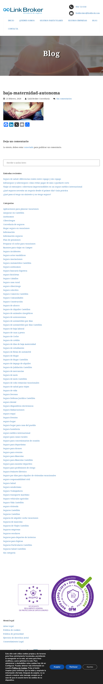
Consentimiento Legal (13, 642)
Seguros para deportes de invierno (19, 537)
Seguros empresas (11, 530)
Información (9, 232)
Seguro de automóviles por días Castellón (22, 325)
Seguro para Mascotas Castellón (18, 460)
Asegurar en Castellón (13, 213)
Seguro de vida (10, 390)
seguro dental (9, 402)
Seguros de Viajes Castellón (16, 526)
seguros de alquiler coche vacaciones (20, 518)
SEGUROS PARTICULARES (51, 20)
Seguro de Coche (11, 336)
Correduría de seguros (13, 224)
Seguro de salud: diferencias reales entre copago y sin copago (32, 179)
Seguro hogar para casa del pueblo (19, 425)
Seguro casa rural (11, 282)
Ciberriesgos (9, 221)
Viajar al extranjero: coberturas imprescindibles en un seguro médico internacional (42, 187)
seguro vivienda (10, 506)
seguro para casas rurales (15, 437)
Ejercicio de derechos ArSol (16, 638)
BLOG (94, 20)
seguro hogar (9, 421)
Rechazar (73, 667)
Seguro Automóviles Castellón (17, 263)
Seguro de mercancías (13, 371)
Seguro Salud (9, 483)
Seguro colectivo (11, 290)
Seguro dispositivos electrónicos (18, 406)
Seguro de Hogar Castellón (15, 360)
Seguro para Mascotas (13, 456)
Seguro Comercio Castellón (15, 294)
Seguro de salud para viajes (16, 387)
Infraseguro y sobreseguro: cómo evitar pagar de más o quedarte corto (36, 183)
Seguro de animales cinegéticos (18, 313)
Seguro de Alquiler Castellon (16, 309)
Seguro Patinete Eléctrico (15, 472)
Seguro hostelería (11, 429)
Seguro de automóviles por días (18, 321)
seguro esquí (9, 414)
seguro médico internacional (16, 433)
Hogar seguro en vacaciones (16, 228)
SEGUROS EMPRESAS (77, 20)
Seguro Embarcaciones (13, 410)
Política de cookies (11, 630)
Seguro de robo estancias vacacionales (21, 383)
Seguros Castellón (11, 510)
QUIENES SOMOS (27, 20)
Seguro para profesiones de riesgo (19, 468)
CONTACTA (13, 29)
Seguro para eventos (12, 452)
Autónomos (8, 217)
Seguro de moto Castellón (15, 379)
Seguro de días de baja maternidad (19, 344)
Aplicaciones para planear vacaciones (21, 209)
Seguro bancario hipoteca (15, 271)
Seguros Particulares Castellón (17, 545)
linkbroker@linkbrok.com (87, 13)
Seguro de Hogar (11, 356)
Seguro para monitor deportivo (17, 464)
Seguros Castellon (11, 514)
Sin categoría (9, 553)
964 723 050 (81, 7)
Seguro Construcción (13, 302)
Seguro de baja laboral (13, 329)
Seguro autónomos (12, 267)
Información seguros (13, 236)
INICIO (11, 20)
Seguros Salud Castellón (14, 549)
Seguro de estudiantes (13, 348)
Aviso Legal (8, 626)
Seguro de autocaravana (14, 317)
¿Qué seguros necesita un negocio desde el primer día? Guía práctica (35, 191)
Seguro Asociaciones (12, 259)
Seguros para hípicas (13, 541)
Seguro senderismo (12, 487)
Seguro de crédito (11, 340)
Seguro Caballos (10, 278)
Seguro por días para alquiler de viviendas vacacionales (29, 475)
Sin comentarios (64, 99)
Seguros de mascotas (13, 522)
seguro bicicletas (11, 275)
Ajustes (90, 667)
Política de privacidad (13, 634)
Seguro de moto (10, 375)
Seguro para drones (12, 448)
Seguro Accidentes (12, 251)
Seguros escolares (11, 533)
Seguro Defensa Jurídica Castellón (19, 398)
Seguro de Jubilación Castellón (17, 367)
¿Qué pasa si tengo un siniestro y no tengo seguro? (27, 194)
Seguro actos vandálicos (14, 255)
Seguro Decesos (10, 394)
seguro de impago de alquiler (17, 363)
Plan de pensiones (12, 240)
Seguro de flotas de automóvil (17, 352)
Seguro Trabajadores (13, 491)
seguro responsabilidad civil (16, 479)
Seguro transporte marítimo (16, 495)
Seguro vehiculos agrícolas (15, 499)
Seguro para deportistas (14, 445)
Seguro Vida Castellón (13, 503)
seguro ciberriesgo (12, 286)
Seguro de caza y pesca (14, 333)
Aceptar (57, 667)
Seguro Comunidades (13, 298)
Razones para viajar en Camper (17, 248)
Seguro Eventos (10, 418)
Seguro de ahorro (11, 306)
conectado (28, 147)
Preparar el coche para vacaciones (19, 244)
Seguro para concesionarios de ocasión (21, 441)
